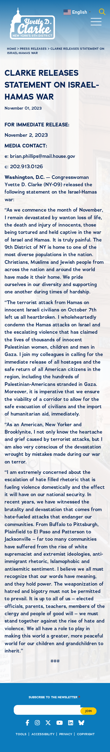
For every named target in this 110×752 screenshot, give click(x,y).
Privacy (65, 734)
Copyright (86, 734)
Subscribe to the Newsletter (54, 696)
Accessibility (42, 734)
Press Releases (33, 49)
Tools (21, 734)
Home (11, 49)
